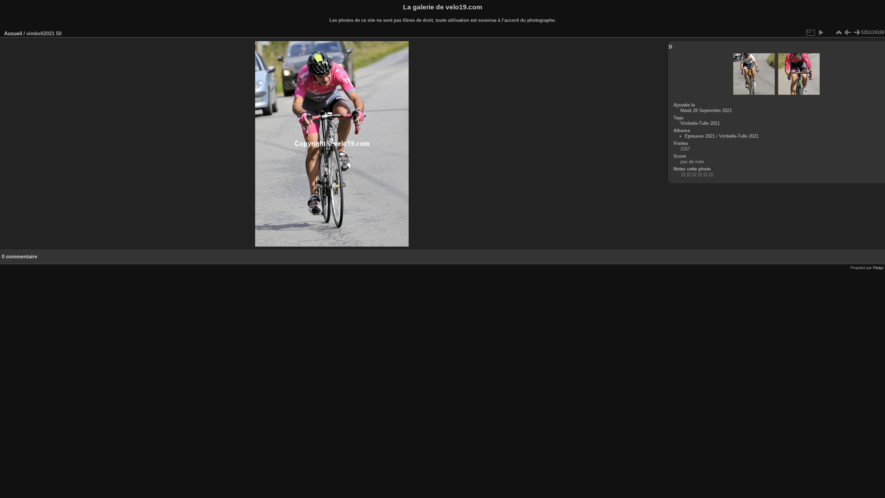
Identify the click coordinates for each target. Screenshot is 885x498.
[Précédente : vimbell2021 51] (847, 32)
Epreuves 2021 (700, 136)
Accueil (13, 33)
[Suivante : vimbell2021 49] (856, 32)
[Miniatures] (838, 32)
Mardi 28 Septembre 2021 (706, 110)
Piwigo (878, 268)
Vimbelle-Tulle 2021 (700, 123)
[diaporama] (820, 32)
